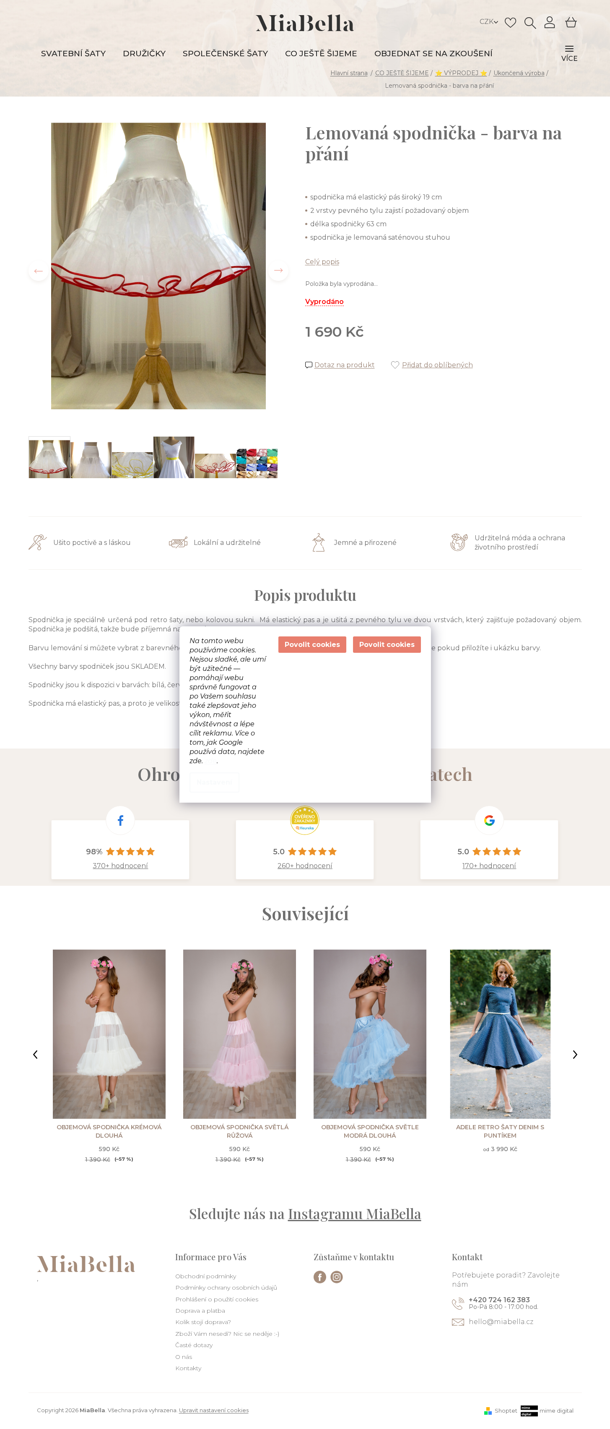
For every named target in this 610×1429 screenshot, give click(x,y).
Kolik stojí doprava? (203, 1322)
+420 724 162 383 (499, 1300)
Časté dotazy (194, 1345)
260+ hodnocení (305, 866)
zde (211, 761)
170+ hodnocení (489, 866)
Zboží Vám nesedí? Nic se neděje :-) (227, 1333)
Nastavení (214, 782)
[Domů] (349, 73)
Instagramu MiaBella (354, 1213)
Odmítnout (312, 644)
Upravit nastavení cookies (214, 1410)
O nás (183, 1357)
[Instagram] (336, 1277)
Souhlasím (387, 644)
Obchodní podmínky (205, 1276)
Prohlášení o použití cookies (216, 1299)
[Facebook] (320, 1277)
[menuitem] (73, 53)
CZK (487, 22)
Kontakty (188, 1368)
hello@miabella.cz (501, 1322)
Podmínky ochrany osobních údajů (226, 1287)
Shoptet (506, 1410)
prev (35, 1054)
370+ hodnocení (120, 866)
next (575, 1054)
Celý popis (322, 262)
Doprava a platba (200, 1310)
